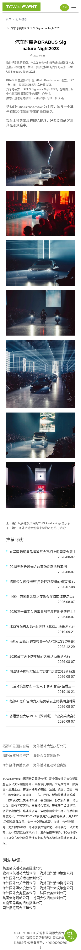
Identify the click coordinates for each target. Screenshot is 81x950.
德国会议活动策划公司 (49, 898)
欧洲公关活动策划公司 (19, 873)
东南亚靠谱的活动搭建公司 (22, 903)
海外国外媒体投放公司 (19, 888)
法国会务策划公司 (53, 893)
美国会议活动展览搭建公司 (22, 868)
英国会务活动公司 (15, 898)
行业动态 (21, 19)
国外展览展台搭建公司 (19, 908)
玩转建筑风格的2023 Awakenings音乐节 (44, 523)
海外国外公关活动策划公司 (22, 878)
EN (64, 7)
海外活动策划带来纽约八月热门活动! (42, 528)
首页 (8, 19)
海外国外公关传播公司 (19, 883)
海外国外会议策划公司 (56, 888)
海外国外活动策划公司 (56, 873)
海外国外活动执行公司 (56, 883)
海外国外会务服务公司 (19, 893)
